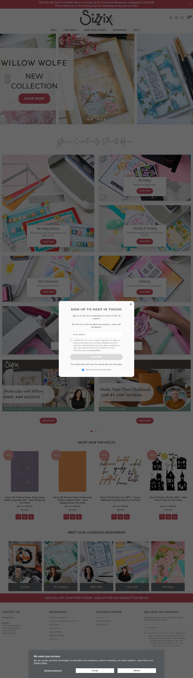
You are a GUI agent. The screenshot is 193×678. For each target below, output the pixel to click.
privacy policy (94, 350)
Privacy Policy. (40, 663)
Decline (137, 670)
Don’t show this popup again (98, 370)
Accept (95, 670)
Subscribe (96, 357)
